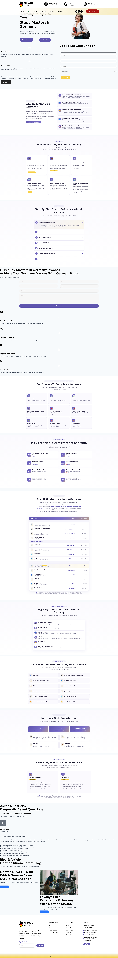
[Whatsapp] (81, 11)
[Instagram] (79, 11)
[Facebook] (76, 11)
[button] (29, 11)
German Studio (59, 956)
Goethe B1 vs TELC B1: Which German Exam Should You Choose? (16, 875)
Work (36, 11)
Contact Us (60, 11)
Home (22, 11)
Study (28, 11)
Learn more (4, 886)
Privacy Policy (67, 956)
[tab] (59, 836)
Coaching (43, 11)
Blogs (52, 11)
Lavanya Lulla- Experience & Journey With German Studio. (57, 900)
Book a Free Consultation (34, 122)
